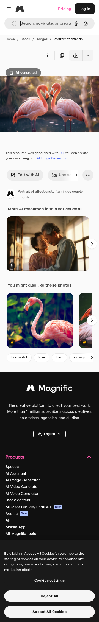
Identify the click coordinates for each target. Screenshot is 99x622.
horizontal (19, 357)
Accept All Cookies (49, 611)
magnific (24, 197)
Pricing (64, 8)
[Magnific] (49, 389)
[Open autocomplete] (12, 23)
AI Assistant (16, 473)
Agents (16, 513)
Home (10, 39)
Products (15, 457)
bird (59, 357)
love (41, 357)
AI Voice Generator (22, 493)
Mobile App (15, 527)
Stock (25, 39)
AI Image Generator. (52, 158)
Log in (84, 8)
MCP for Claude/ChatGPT (33, 507)
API (9, 520)
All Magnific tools (21, 533)
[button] (49, 434)
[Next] (76, 175)
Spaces (12, 466)
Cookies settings (49, 580)
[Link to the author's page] (10, 194)
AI (62, 153)
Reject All (49, 596)
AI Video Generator (22, 486)
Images (42, 39)
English (49, 434)
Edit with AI (28, 174)
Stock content (18, 500)
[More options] (47, 55)
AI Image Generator (23, 480)
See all (76, 208)
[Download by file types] (88, 55)
